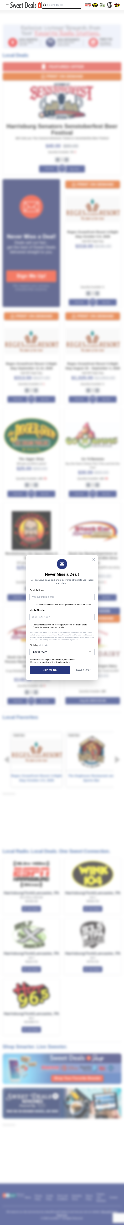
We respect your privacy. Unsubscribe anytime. (50, 662)
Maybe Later (83, 670)
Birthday (38, 645)
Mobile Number (37, 610)
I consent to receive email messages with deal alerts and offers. (63, 605)
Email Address (37, 590)
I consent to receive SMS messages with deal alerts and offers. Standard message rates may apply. (60, 626)
